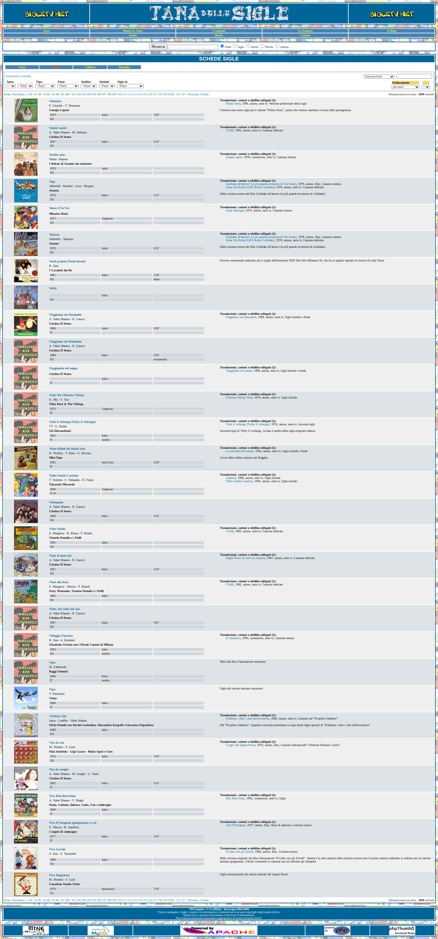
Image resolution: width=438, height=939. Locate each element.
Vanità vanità (57, 128)
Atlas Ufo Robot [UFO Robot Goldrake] (250, 187)
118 (160, 94)
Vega (52, 181)
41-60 (46, 94)
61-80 (55, 94)
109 (114, 94)
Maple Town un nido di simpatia (245, 558)
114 (139, 94)
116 (149, 94)
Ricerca (158, 46)
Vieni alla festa (58, 582)
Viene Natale (57, 528)
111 (124, 94)
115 (144, 94)
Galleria (90, 67)
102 (79, 94)
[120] (171, 94)
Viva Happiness (59, 875)
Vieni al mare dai (60, 555)
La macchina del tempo (240, 451)
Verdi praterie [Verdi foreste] (67, 261)
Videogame (56, 502)
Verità (53, 288)
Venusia (54, 234)
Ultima (205, 94)
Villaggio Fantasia (61, 635)
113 (134, 94)
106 (99, 94)
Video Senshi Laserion (63, 475)
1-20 (29, 94)
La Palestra (305, 30)
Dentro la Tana (132, 30)
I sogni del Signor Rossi (240, 745)
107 (104, 94)
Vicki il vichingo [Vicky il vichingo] (72, 421)
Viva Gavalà (57, 849)
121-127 (181, 94)
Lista (22, 67)
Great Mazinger (235, 210)
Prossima (193, 94)
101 (74, 94)
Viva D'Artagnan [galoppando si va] (72, 822)
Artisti (133, 35)
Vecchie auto (57, 154)
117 (155, 94)
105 (94, 94)
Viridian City (57, 716)
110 (119, 94)
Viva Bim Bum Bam (62, 796)
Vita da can (56, 742)
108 (109, 94)
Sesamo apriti (234, 157)
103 (84, 94)
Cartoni (305, 35)
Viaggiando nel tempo (63, 368)
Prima (7, 94)
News (46, 30)
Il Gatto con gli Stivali (239, 851)
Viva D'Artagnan (236, 825)
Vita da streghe (59, 769)
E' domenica (233, 638)
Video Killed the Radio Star (67, 448)
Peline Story (233, 103)
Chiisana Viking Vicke (239, 397)
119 (165, 94)
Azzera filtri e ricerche (18, 76)
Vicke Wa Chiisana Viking (66, 395)
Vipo (52, 662)
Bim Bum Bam (235, 798)
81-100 (65, 94)
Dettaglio (124, 67)
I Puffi (230, 130)
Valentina (55, 101)
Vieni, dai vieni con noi (64, 609)
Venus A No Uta (59, 208)
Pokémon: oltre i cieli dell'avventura (247, 718)
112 (129, 94)
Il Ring (391, 30)
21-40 (37, 94)
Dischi (219, 35)
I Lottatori (219, 30)
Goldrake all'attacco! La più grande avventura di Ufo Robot (261, 184)
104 (89, 94)
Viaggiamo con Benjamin (65, 314)
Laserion (231, 477)
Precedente (19, 94)
